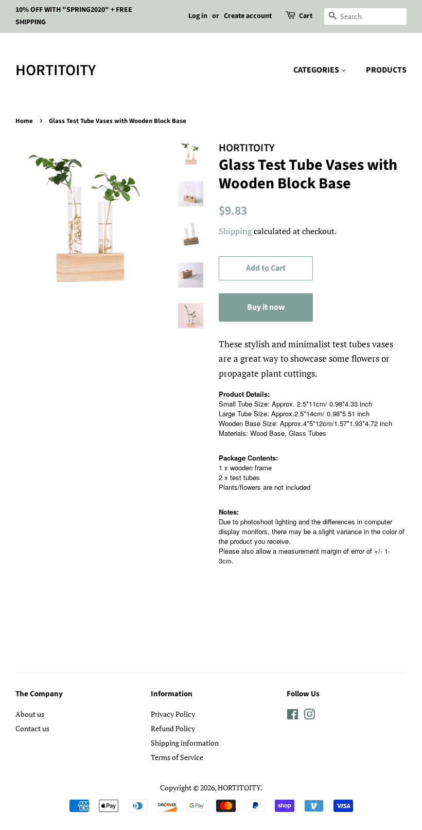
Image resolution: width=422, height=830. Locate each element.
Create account (248, 16)
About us (29, 714)
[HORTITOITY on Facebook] (292, 716)
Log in (197, 16)
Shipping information (185, 743)
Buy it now (266, 307)
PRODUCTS (386, 70)
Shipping (235, 231)
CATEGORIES (317, 70)
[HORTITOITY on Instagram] (309, 716)
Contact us (32, 728)
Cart (305, 16)
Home (24, 121)
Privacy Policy (173, 714)
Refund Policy (173, 728)
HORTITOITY (55, 70)
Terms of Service (177, 757)
